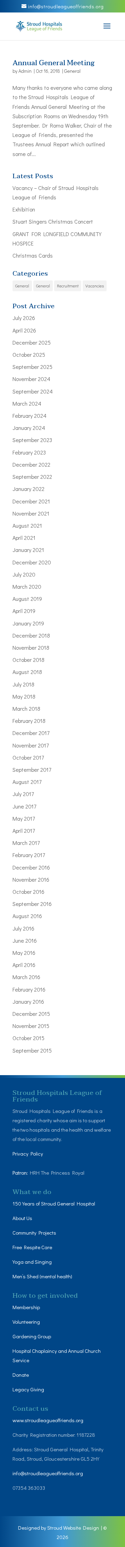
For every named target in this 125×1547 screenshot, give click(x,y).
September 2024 (32, 391)
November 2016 (30, 879)
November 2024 (31, 378)
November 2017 (30, 745)
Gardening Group (31, 1336)
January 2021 (28, 549)
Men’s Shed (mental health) (42, 1276)
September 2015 (32, 1050)
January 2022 (28, 488)
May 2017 (23, 818)
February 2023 (29, 452)
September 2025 (32, 366)
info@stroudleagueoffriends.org (47, 1473)
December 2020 (31, 562)
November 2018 (30, 647)
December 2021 (31, 501)
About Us (22, 1218)
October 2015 (28, 1038)
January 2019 (28, 623)
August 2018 (27, 671)
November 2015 (30, 1025)
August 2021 (27, 525)
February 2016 (28, 989)
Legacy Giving (28, 1389)
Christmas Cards (32, 255)
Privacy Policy (27, 1153)
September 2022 (32, 476)
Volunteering (26, 1321)
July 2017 (23, 793)
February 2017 (28, 854)
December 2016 (31, 867)
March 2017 (26, 842)
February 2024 (29, 415)
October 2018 (28, 659)
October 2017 (28, 757)
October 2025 (28, 354)
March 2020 (26, 586)
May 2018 (23, 696)
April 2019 (23, 610)
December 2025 (31, 342)
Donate (21, 1374)
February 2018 (28, 720)
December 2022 (31, 464)
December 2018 (31, 635)
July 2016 (23, 928)
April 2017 (23, 830)
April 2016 (23, 964)
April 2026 (24, 330)
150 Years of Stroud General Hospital (53, 1203)
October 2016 (28, 891)
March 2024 (26, 403)
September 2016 (32, 903)
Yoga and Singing (32, 1261)
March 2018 (26, 708)
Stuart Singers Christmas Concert (52, 221)
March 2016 (26, 976)
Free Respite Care (32, 1247)
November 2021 (30, 513)
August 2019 (27, 598)
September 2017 (31, 769)
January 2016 (28, 1001)
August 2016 (27, 915)
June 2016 (24, 940)
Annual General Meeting (53, 63)
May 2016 (23, 952)
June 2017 (24, 806)
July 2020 (23, 574)
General (72, 71)
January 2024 (28, 427)
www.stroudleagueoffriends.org (47, 1420)
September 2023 (32, 439)
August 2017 (26, 781)
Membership (26, 1307)
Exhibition (23, 209)
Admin (25, 71)
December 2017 (30, 732)
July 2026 (23, 317)
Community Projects (34, 1232)
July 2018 (23, 684)
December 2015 (31, 1013)
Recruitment (67, 285)
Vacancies (94, 285)
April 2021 (23, 537)
